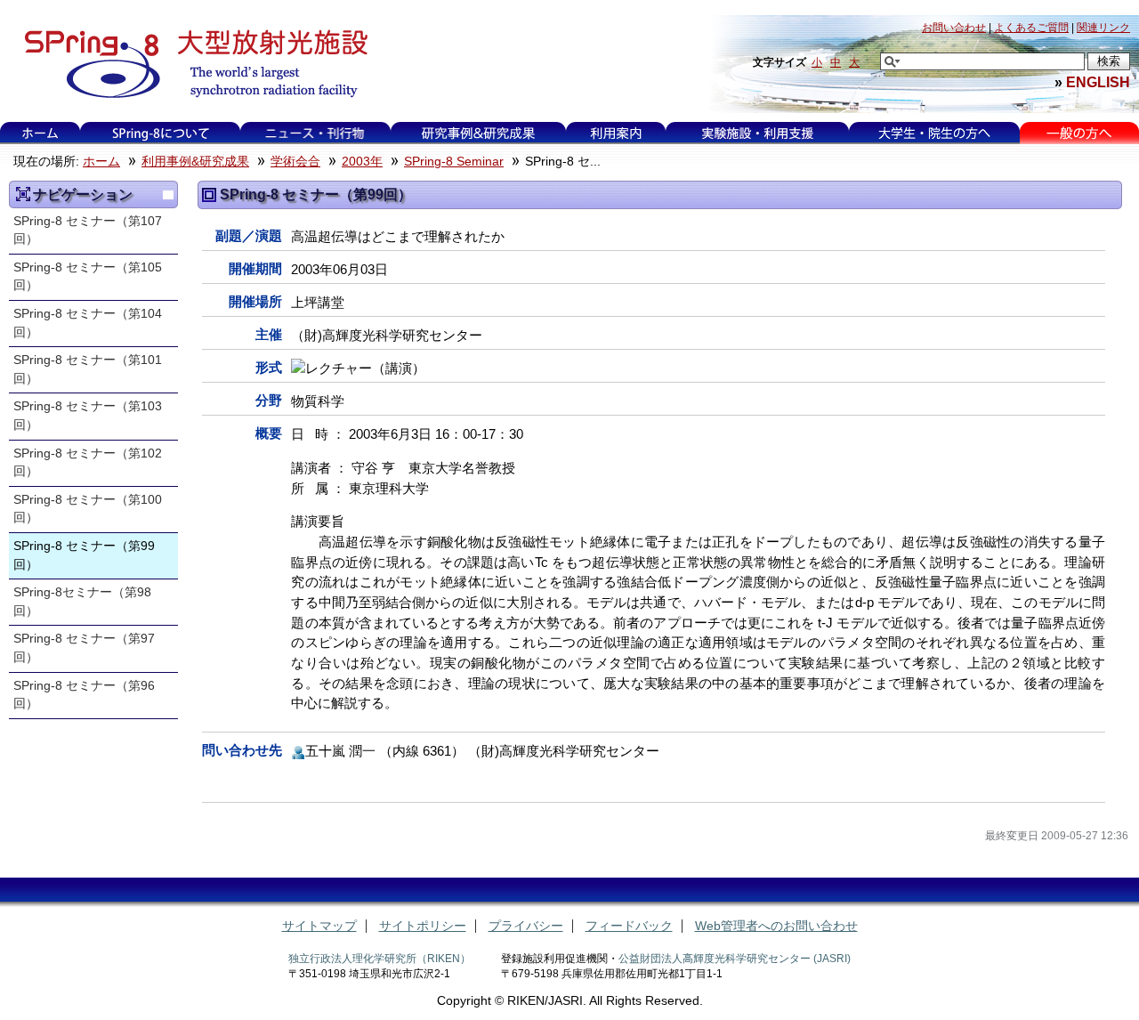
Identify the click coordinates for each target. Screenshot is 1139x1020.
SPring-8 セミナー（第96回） (84, 695)
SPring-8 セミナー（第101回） (87, 369)
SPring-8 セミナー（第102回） (87, 463)
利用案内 (616, 133)
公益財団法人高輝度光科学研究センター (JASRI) (734, 958)
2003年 (362, 161)
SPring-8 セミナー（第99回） (84, 555)
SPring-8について (160, 133)
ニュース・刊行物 (315, 133)
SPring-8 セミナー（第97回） (84, 648)
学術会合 (295, 161)
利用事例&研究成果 (477, 133)
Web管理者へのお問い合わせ (776, 926)
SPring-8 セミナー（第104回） (87, 323)
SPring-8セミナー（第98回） (82, 602)
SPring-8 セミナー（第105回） (87, 277)
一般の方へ (1079, 133)
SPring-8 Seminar (454, 161)
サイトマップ (319, 926)
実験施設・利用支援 (757, 133)
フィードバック (629, 926)
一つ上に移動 (168, 194)
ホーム (40, 133)
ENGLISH (1098, 82)
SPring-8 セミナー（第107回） (87, 231)
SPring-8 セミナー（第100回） (87, 509)
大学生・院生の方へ (934, 133)
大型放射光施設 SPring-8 (190, 64)
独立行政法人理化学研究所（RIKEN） (379, 958)
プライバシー (526, 926)
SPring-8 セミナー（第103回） (87, 416)
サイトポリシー (422, 926)
